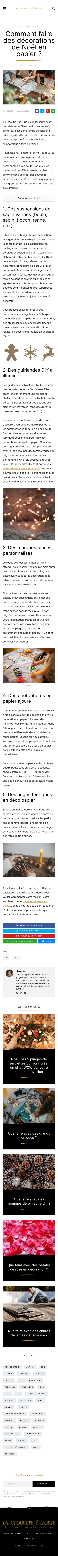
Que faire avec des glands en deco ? (29, 1135)
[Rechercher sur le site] (53, 8)
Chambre (23, 1374)
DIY (6, 958)
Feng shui (10, 1387)
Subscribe (42, 1484)
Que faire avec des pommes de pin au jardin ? (29, 1201)
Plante (22, 1427)
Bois (43, 1367)
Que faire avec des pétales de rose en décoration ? (29, 1267)
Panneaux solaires (14, 1414)
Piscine (9, 1427)
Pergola (39, 1420)
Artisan (30, 1367)
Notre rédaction (44, 1534)
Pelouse (24, 1420)
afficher (35, 198)
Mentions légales (12, 1534)
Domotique (34, 1380)
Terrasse (9, 1454)
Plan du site (30, 1539)
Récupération (12, 1434)
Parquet (9, 1420)
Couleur (39, 1374)
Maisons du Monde (36, 1394)
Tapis (35, 1447)
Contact (29, 1534)
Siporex (22, 1441)
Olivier (8, 1407)
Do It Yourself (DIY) (29, 27)
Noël (16, 958)
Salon (8, 1441)
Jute (7, 1394)
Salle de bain (33, 1434)
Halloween (27, 1387)
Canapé (8, 1374)
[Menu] (4, 8)
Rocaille (37, 1427)
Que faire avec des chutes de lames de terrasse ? (29, 1333)
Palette (23, 1407)
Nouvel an (25, 1400)
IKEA (42, 1387)
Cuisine (9, 1380)
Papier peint (37, 1414)
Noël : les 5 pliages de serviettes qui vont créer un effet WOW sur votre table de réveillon (29, 1065)
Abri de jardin (12, 1367)
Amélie (9, 111)
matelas (9, 1400)
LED (18, 1394)
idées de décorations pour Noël (21, 468)
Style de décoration (15, 1447)
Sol (34, 1441)
